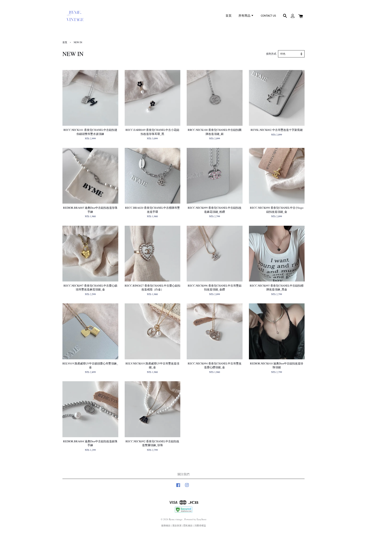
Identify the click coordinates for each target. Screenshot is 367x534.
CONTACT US (268, 15)
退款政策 (177, 525)
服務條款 (166, 525)
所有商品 (245, 15)
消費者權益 (200, 525)
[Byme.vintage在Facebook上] (178, 487)
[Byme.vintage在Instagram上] (187, 487)
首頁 (228, 15)
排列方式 (271, 53)
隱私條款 (188, 525)
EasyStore (201, 519)
